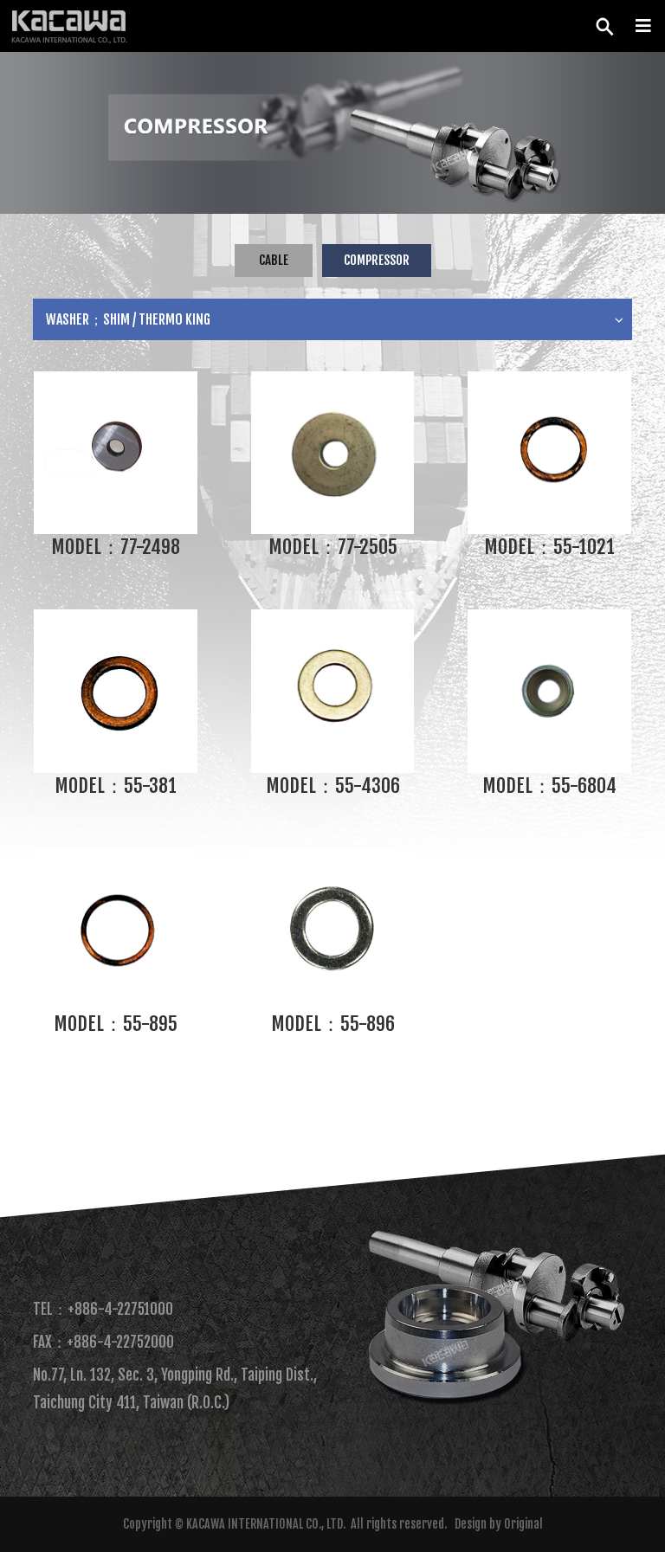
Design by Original (499, 1524)
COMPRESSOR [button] (377, 260)
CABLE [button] (273, 260)
